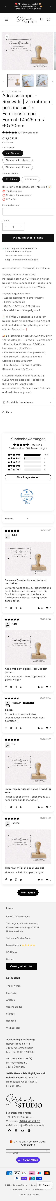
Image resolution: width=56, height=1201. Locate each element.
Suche (9, 959)
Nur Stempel (13, 153)
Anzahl (5, 220)
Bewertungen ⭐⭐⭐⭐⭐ (20, 945)
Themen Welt (13, 985)
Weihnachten (13, 1027)
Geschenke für (14, 1006)
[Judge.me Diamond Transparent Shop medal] (27, 495)
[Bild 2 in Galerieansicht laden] (28, 80)
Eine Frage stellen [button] (28, 477)
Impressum (18, 1190)
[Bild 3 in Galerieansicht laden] (42, 80)
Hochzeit (11, 1020)
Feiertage (11, 993)
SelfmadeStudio (20, 1185)
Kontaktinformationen (29, 1194)
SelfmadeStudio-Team (18, 938)
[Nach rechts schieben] (52, 81)
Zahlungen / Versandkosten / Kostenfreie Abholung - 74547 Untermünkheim (22, 927)
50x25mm (11, 179)
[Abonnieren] (46, 1150)
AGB (28, 1190)
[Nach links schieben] (3, 81)
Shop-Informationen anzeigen (21, 259)
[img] (12, 530)
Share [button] (8, 412)
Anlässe (10, 999)
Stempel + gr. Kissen (18, 167)
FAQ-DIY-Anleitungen (18, 916)
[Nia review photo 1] (28, 767)
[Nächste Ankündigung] (50, 6)
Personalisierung (10, 205)
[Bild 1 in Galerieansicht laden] (14, 80)
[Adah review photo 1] (28, 559)
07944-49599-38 (29, 1121)
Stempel (10, 1013)
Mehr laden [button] (28, 892)
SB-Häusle (12, 952)
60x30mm (31, 179)
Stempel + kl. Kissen (17, 160)
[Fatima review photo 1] (28, 846)
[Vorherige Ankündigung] (5, 6)
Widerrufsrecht (40, 1190)
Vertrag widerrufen (21, 966)
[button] (6, 19)
